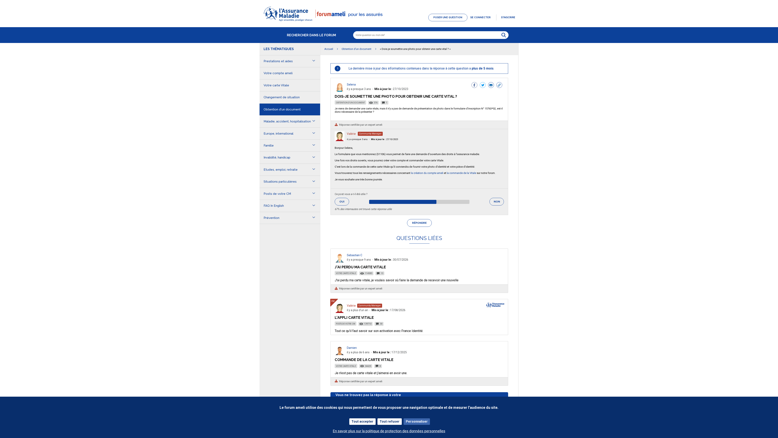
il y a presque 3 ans (357, 139)
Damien (352, 347)
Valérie (351, 133)
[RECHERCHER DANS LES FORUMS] (504, 35)
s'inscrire (508, 17)
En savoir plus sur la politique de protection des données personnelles (389, 431)
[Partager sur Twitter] (483, 85)
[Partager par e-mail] (491, 85)
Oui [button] (344, 201)
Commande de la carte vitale (364, 360)
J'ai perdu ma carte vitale (360, 267)
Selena (351, 84)
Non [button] (499, 203)
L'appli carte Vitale (354, 317)
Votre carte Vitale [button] (276, 85)
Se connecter (480, 17)
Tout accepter (362, 421)
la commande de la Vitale (461, 173)
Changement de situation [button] (282, 97)
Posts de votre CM (345, 324)
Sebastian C (354, 255)
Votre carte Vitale (346, 273)
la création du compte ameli (427, 173)
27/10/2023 (384, 139)
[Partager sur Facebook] (474, 85)
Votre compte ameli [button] (278, 73)
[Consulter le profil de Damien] (339, 354)
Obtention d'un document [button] (282, 109)
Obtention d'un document (350, 103)
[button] (389, 21)
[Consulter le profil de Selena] (339, 91)
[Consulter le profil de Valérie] (339, 140)
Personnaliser (417, 421)
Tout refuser (390, 421)
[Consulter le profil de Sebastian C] (339, 261)
